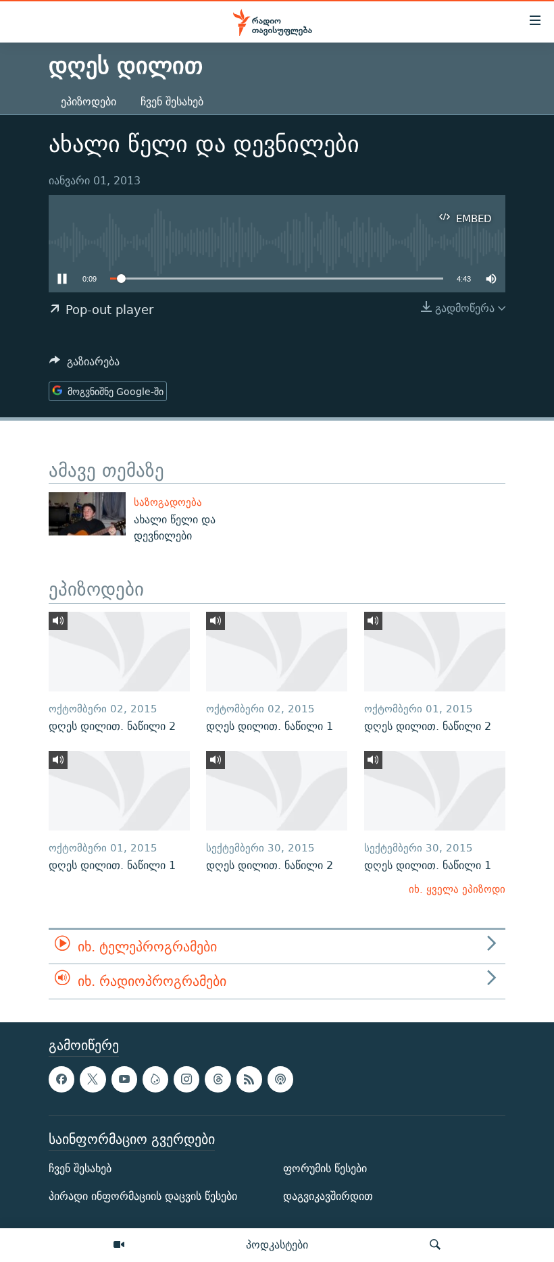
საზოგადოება (168, 502)
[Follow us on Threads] (217, 1079)
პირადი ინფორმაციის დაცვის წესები (143, 1196)
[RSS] (249, 1079)
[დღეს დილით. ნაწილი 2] (119, 651)
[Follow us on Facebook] (61, 1079)
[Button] (84, 365)
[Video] (119, 1245)
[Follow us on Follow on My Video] (155, 1079)
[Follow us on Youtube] (124, 1079)
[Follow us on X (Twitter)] (92, 1079)
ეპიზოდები (88, 102)
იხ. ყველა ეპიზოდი (457, 889)
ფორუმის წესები (325, 1168)
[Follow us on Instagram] (186, 1079)
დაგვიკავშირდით (328, 1196)
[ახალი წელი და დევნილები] (87, 513)
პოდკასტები (277, 1244)
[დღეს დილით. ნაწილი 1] (276, 651)
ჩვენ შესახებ (172, 102)
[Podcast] (280, 1079)
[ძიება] (435, 1245)
